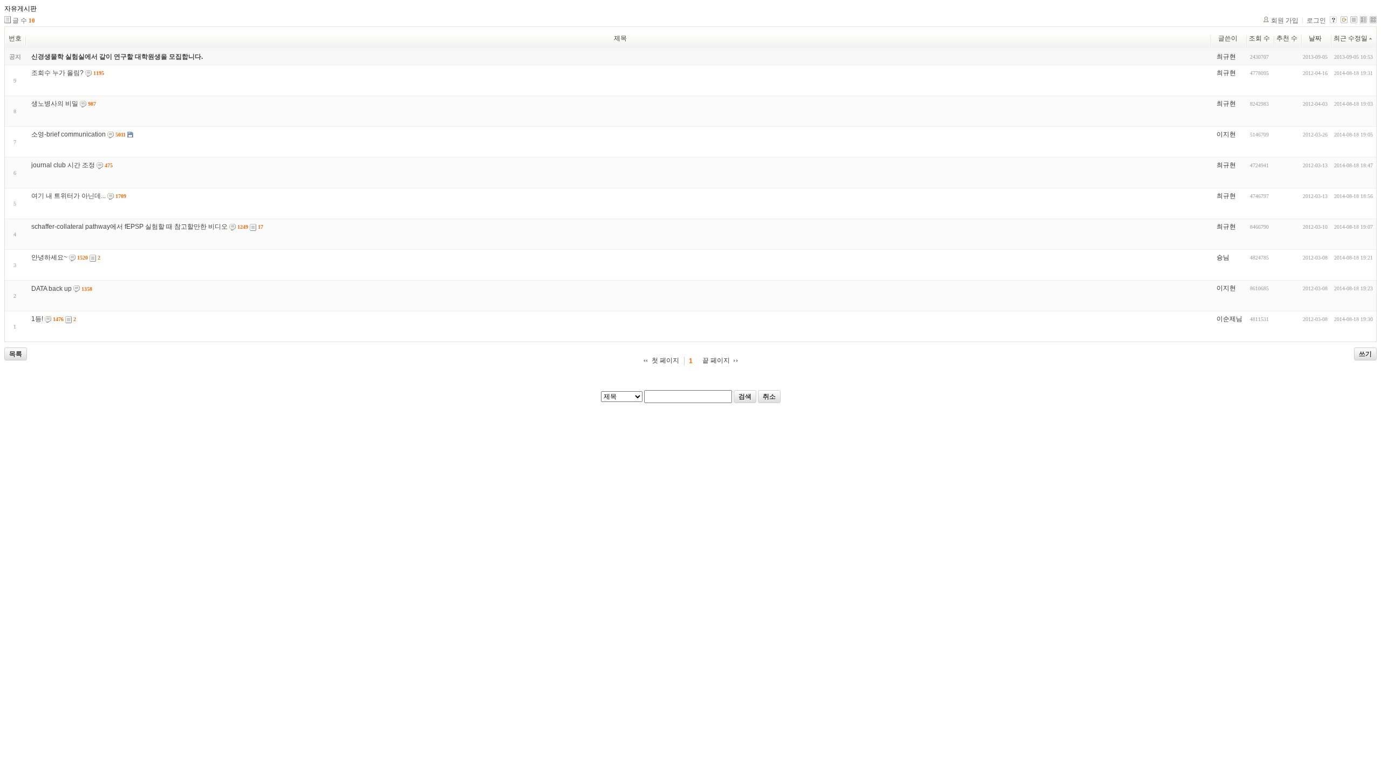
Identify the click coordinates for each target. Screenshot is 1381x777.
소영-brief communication (68, 134)
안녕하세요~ (49, 257)
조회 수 (1259, 38)
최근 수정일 (1351, 38)
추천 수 (1286, 38)
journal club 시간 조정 (63, 165)
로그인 (1316, 20)
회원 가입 (1284, 20)
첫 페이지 (665, 360)
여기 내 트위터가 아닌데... (68, 196)
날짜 (1315, 38)
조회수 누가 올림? (57, 73)
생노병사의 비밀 (54, 103)
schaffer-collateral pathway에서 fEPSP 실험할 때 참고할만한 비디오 (129, 226)
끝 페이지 (716, 360)
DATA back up (51, 288)
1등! (37, 319)
